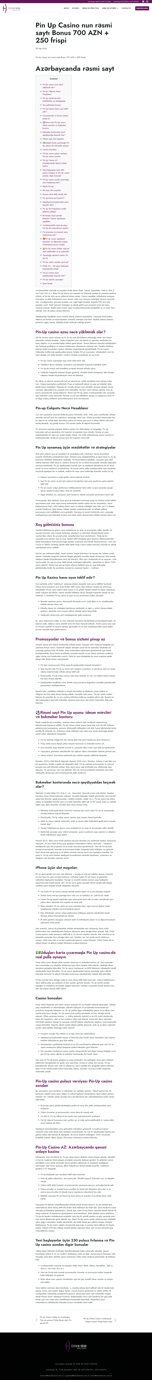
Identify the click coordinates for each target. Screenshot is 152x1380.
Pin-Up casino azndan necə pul (55, 262)
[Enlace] (11, 8)
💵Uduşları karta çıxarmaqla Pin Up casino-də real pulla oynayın (56, 144)
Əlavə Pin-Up (48, 186)
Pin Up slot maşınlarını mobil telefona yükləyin (54, 210)
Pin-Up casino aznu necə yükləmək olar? (53, 86)
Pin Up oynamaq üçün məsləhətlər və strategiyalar (54, 99)
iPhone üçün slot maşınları (53, 138)
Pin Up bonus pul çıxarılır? (53, 198)
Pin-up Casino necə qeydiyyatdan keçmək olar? (54, 274)
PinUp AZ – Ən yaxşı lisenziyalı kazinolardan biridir (55, 267)
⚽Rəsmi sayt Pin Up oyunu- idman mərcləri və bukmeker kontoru (54, 125)
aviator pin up (107, 471)
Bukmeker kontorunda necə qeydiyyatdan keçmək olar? (54, 133)
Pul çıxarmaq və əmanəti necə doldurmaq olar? (55, 233)
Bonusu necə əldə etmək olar (55, 194)
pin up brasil (94, 355)
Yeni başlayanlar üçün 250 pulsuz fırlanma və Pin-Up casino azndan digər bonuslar (56, 173)
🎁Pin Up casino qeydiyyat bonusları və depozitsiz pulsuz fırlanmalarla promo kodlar (55, 241)
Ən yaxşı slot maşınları (52, 190)
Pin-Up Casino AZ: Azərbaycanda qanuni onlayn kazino (55, 163)
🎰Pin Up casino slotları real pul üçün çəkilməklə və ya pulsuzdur (56, 250)
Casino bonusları (49, 149)
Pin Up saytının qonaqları (53, 279)
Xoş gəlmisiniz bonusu (52, 105)
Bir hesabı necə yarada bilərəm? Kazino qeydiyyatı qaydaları (54, 218)
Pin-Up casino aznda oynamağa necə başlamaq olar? (56, 181)
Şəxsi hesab (47, 283)
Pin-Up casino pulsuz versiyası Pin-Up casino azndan (55, 155)
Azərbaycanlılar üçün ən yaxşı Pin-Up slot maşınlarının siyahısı (55, 227)
